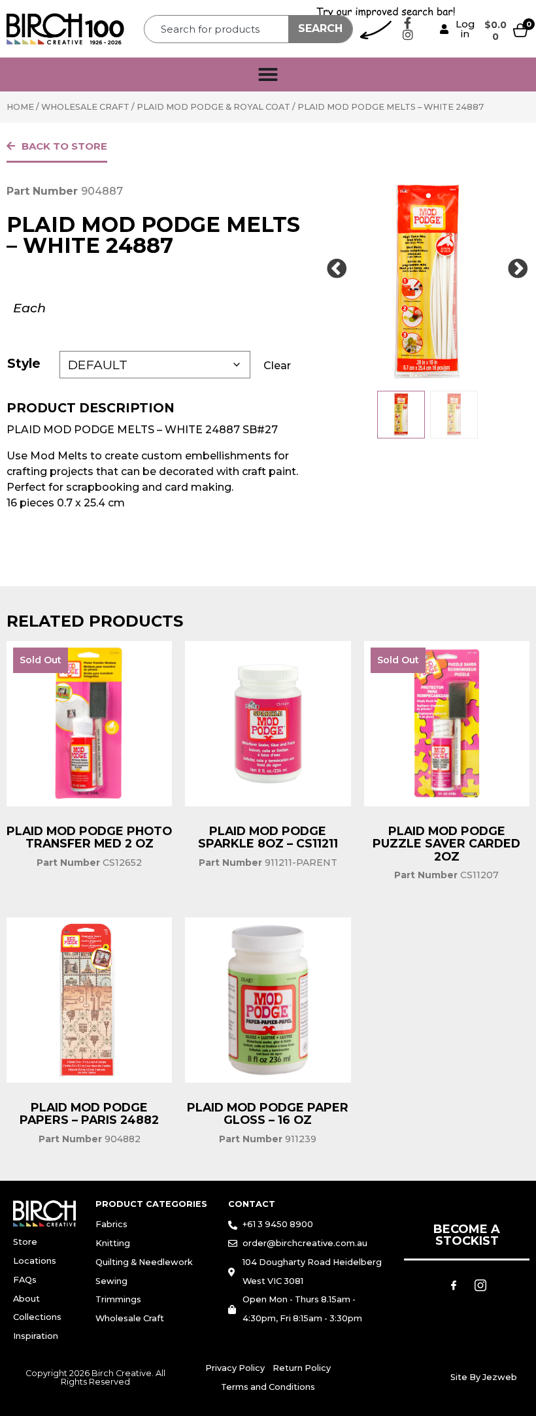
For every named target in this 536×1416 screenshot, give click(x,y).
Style (24, 363)
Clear (277, 365)
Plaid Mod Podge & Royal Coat (213, 107)
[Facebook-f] (408, 23)
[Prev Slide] (336, 269)
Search (320, 28)
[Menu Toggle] (268, 74)
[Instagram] (408, 35)
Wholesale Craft (85, 107)
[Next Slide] (517, 269)
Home (20, 107)
